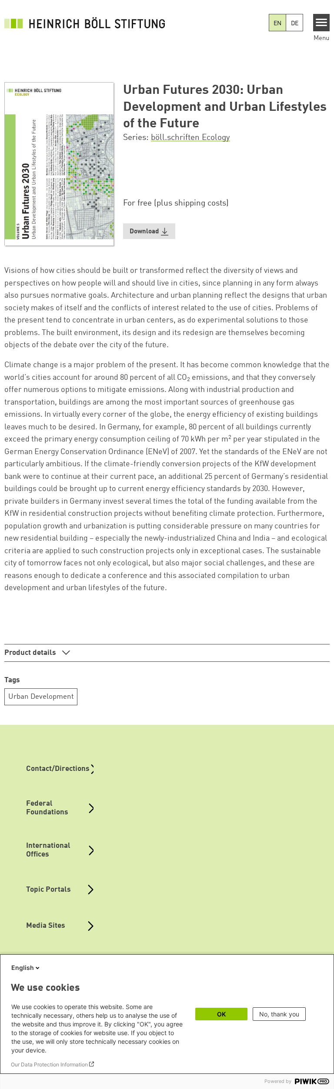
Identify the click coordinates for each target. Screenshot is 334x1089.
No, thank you (279, 1014)
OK (221, 1014)
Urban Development (41, 697)
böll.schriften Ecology (190, 138)
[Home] (87, 22)
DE (294, 23)
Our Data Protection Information (49, 1064)
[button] (149, 231)
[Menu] (321, 22)
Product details (31, 653)
